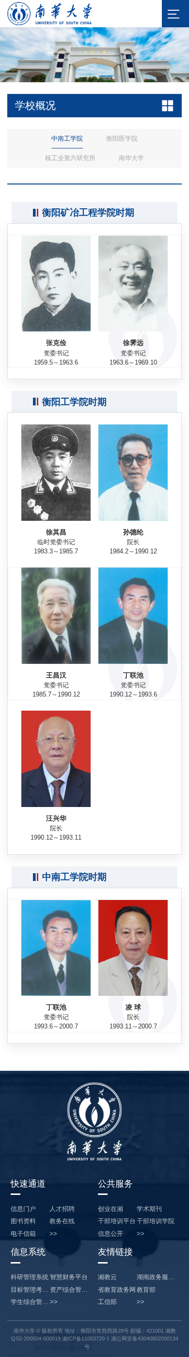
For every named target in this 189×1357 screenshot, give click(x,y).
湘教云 (107, 1277)
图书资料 (23, 1221)
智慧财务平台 (69, 1277)
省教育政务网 (117, 1290)
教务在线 (62, 1221)
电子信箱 (23, 1234)
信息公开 (110, 1234)
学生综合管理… (30, 1302)
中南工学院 (67, 138)
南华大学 (131, 158)
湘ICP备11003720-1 (86, 1338)
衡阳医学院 (122, 138)
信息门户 (23, 1209)
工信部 (107, 1302)
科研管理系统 (29, 1277)
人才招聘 (62, 1209)
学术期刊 (149, 1209)
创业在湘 (110, 1209)
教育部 (146, 1290)
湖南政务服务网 (156, 1277)
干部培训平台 (117, 1221)
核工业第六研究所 (70, 158)
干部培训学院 (155, 1221)
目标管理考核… (30, 1290)
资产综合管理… (69, 1290)
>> (53, 1234)
